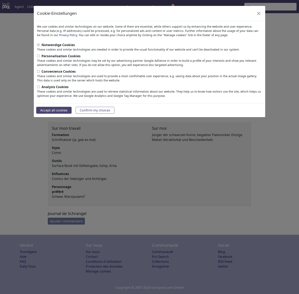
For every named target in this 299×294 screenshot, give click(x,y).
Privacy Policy (68, 35)
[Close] (258, 13)
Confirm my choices (95, 110)
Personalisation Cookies (61, 56)
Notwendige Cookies (58, 45)
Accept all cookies (54, 110)
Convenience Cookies (58, 71)
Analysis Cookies (55, 87)
